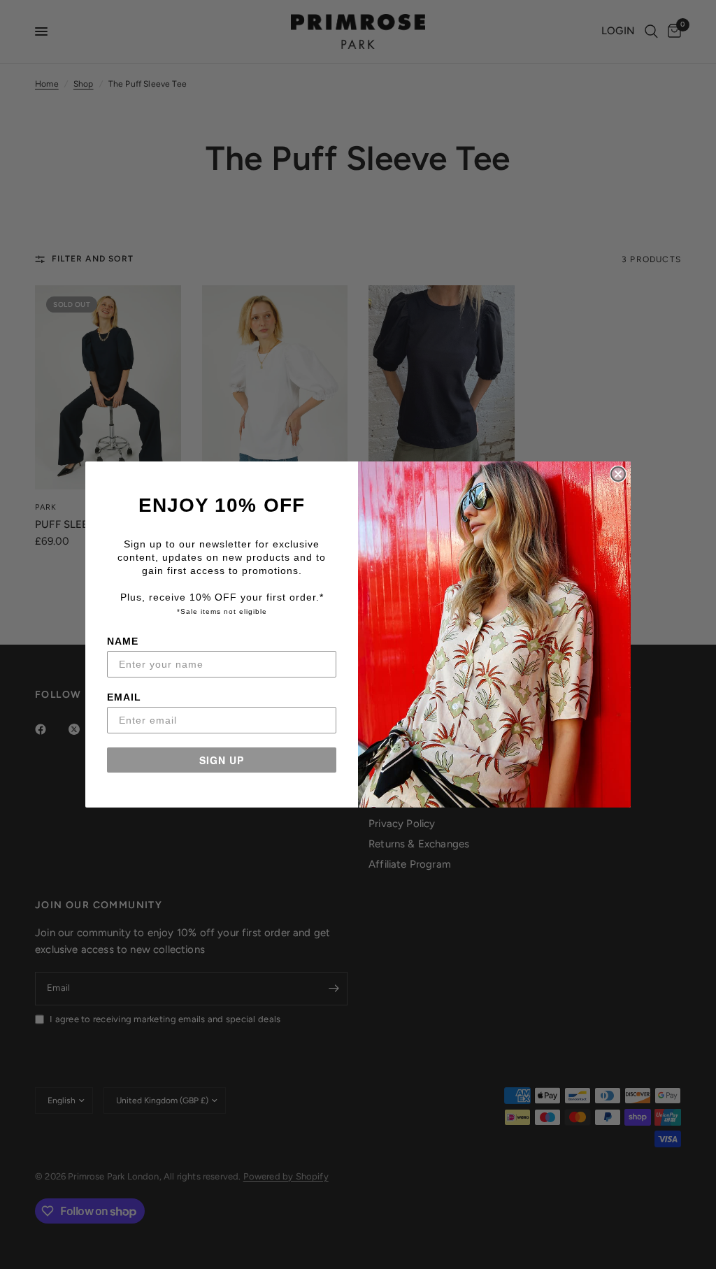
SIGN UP (221, 760)
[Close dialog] (618, 474)
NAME (122, 641)
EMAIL (124, 697)
